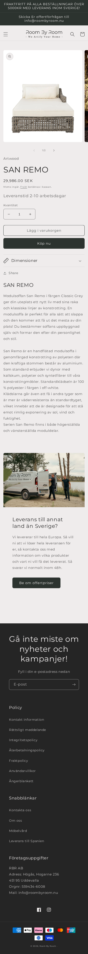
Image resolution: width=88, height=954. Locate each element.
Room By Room (47, 946)
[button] (6, 34)
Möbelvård (18, 831)
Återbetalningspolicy (27, 750)
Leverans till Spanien (26, 841)
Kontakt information (26, 720)
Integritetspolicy (23, 740)
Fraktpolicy (18, 761)
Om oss (15, 821)
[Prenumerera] (74, 684)
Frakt (23, 186)
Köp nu (44, 243)
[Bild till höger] (54, 150)
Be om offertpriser (36, 583)
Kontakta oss (20, 810)
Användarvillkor (22, 771)
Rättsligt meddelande (27, 730)
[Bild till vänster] (34, 150)
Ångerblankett (21, 781)
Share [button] (13, 273)
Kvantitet (10, 205)
